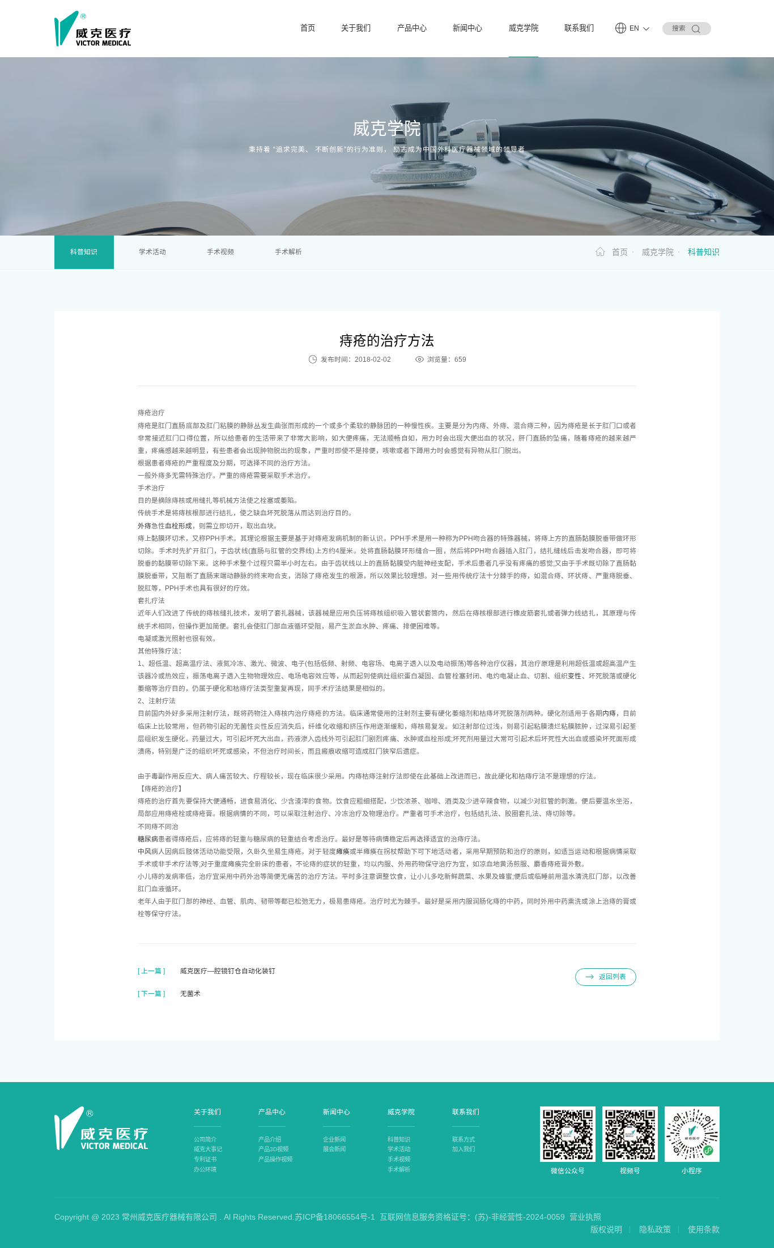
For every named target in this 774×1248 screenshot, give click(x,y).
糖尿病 (148, 839)
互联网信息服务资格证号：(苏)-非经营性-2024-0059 (472, 1216)
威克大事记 (208, 1149)
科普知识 (83, 252)
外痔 (144, 526)
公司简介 (205, 1139)
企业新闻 (334, 1139)
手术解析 (288, 252)
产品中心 (412, 28)
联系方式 (463, 1139)
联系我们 (579, 28)
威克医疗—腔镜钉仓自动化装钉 (227, 971)
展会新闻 (334, 1149)
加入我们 (463, 1149)
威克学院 (523, 28)
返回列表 (612, 977)
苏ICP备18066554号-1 (335, 1216)
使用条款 (704, 1229)
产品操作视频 (275, 1159)
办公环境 (205, 1169)
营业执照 (585, 1216)
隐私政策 (655, 1229)
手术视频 (220, 252)
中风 (144, 852)
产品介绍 (269, 1139)
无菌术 (190, 994)
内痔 (609, 713)
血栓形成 (178, 526)
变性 (574, 676)
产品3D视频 (273, 1149)
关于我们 (356, 28)
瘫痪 (343, 852)
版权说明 (606, 1229)
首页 (307, 28)
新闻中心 (467, 28)
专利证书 (205, 1159)
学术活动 (152, 252)
